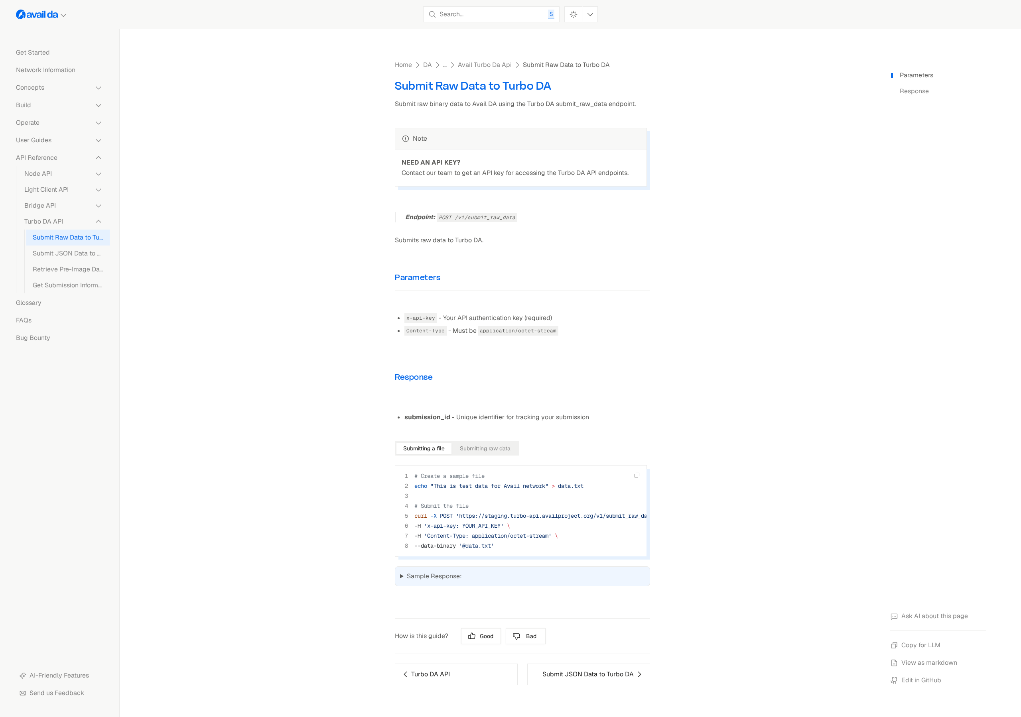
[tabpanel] (522, 515)
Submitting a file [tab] (424, 448)
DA (427, 65)
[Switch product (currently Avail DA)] (41, 14)
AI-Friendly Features (59, 675)
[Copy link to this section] (447, 277)
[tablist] (457, 448)
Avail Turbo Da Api (485, 65)
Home (403, 65)
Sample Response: (434, 576)
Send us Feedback (57, 693)
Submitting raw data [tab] (485, 448)
